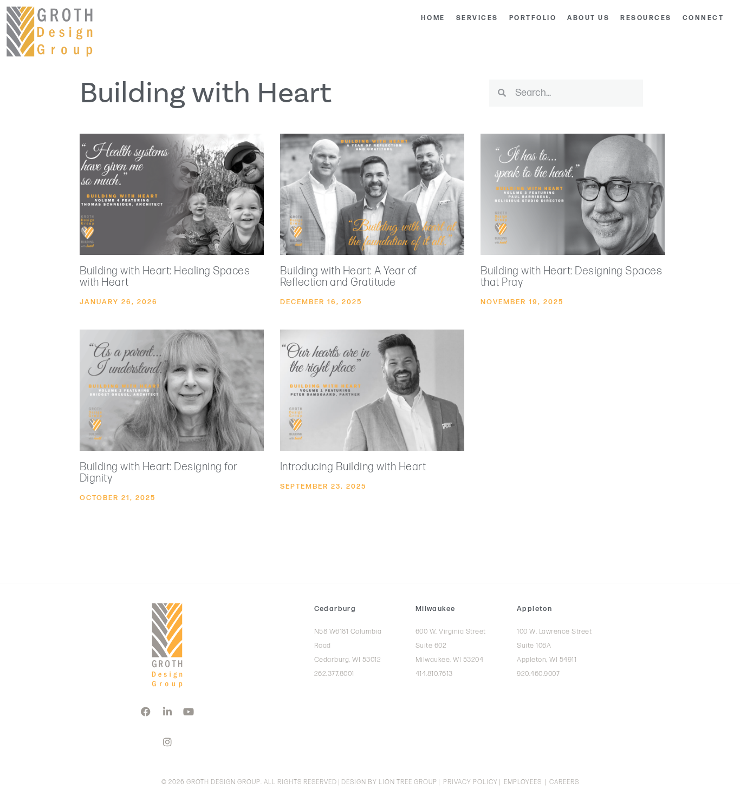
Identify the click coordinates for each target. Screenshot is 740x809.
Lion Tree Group (408, 782)
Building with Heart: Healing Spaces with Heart (165, 277)
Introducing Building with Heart (353, 467)
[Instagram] (167, 742)
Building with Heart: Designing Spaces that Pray (572, 277)
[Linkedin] (167, 711)
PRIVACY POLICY (470, 782)
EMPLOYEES (523, 782)
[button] (477, 18)
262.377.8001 (334, 673)
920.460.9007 (538, 673)
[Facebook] (146, 711)
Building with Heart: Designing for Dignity (159, 473)
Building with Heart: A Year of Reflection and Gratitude (348, 277)
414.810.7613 (434, 673)
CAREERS (564, 782)
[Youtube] (188, 711)
